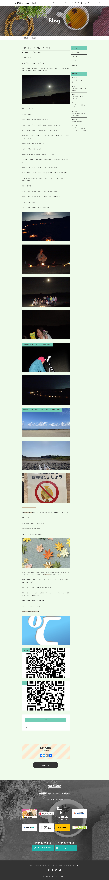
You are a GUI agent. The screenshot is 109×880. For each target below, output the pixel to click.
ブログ (34, 52)
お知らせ (74, 56)
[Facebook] (40, 755)
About (55, 3)
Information (92, 3)
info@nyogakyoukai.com (67, 848)
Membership (76, 3)
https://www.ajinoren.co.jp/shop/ (32, 534)
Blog (84, 3)
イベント (101, 3)
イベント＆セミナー (77, 52)
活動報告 (39, 52)
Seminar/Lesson (65, 3)
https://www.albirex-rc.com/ (31, 606)
